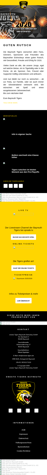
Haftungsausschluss (23, 443)
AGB (23, 430)
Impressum (23, 434)
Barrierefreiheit (23, 447)
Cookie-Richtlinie (23, 451)
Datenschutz (23, 438)
